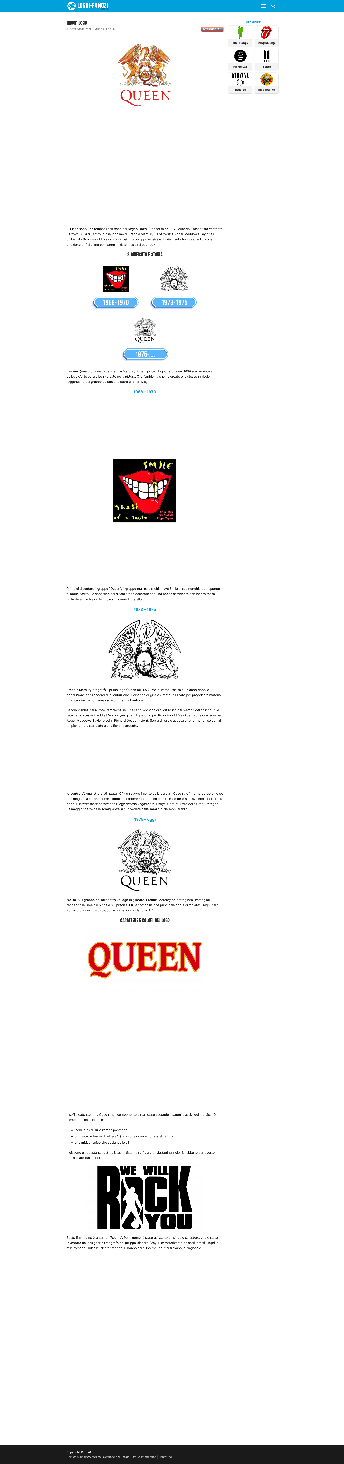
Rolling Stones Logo (266, 43)
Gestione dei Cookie (116, 1457)
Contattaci (166, 1457)
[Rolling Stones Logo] (266, 38)
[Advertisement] (145, 139)
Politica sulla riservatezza (84, 1457)
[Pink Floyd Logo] (240, 61)
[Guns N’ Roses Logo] (266, 84)
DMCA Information (144, 1457)
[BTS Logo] (266, 61)
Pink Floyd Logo (240, 66)
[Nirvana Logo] (240, 84)
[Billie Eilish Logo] (240, 38)
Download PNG (212, 29)
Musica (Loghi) (105, 29)
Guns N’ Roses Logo (266, 90)
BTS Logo (267, 66)
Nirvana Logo (240, 90)
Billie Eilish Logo (240, 43)
